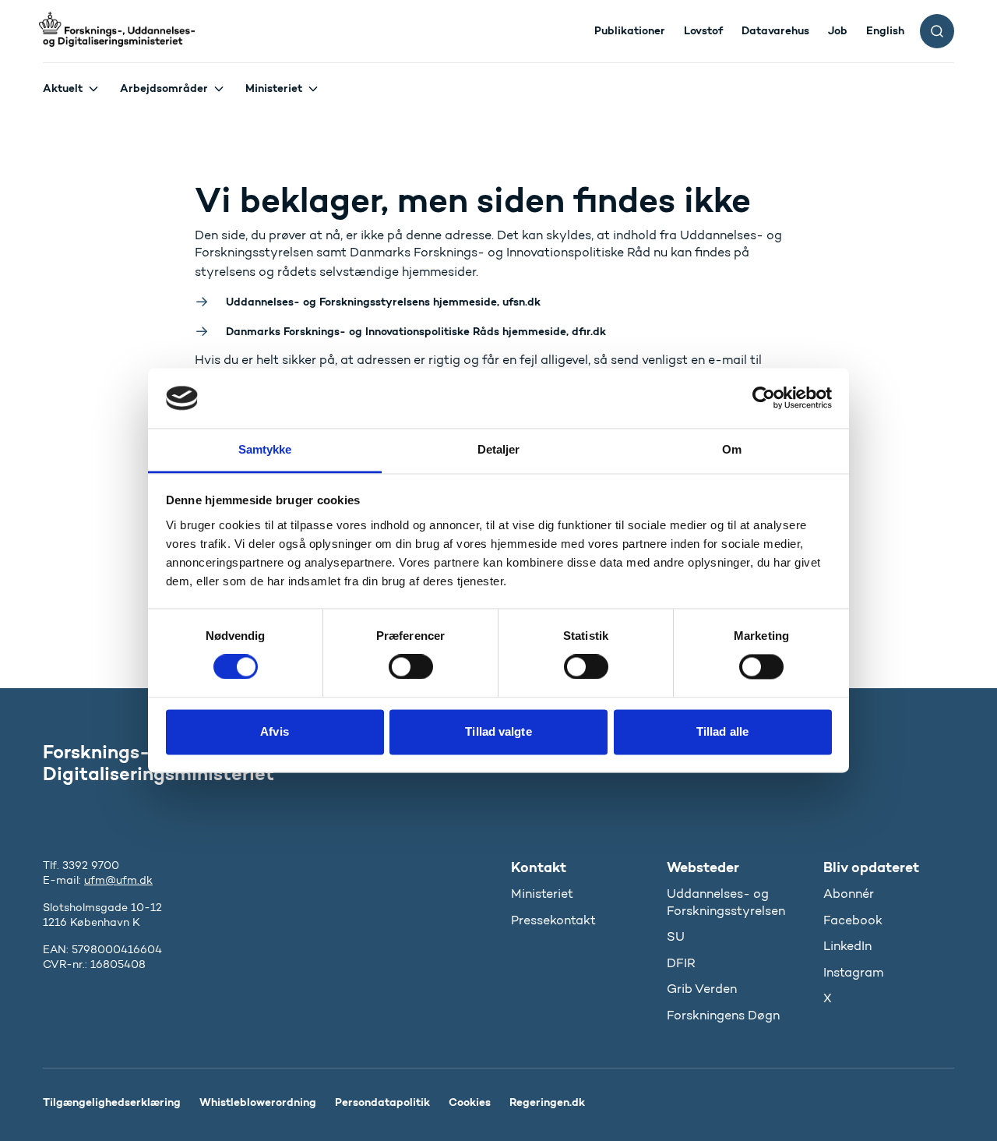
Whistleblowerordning (257, 1102)
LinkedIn (847, 945)
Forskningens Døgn (723, 1015)
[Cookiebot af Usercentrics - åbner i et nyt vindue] (764, 398)
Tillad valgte (498, 731)
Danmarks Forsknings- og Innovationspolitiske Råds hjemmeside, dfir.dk (416, 331)
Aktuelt (63, 88)
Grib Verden (702, 988)
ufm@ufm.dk (118, 880)
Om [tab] (732, 449)
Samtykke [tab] (265, 449)
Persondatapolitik (382, 1102)
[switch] (411, 667)
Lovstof (703, 30)
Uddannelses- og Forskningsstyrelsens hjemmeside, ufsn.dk (383, 302)
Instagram (853, 972)
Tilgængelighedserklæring (112, 1102)
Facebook (853, 920)
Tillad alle (722, 731)
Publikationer (629, 30)
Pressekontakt (553, 920)
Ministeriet (273, 88)
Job (837, 30)
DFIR (681, 963)
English (885, 30)
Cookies (470, 1102)
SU (676, 936)
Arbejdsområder (164, 88)
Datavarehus (775, 30)
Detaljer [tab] (498, 449)
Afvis (274, 731)
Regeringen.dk (547, 1102)
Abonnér (848, 893)
